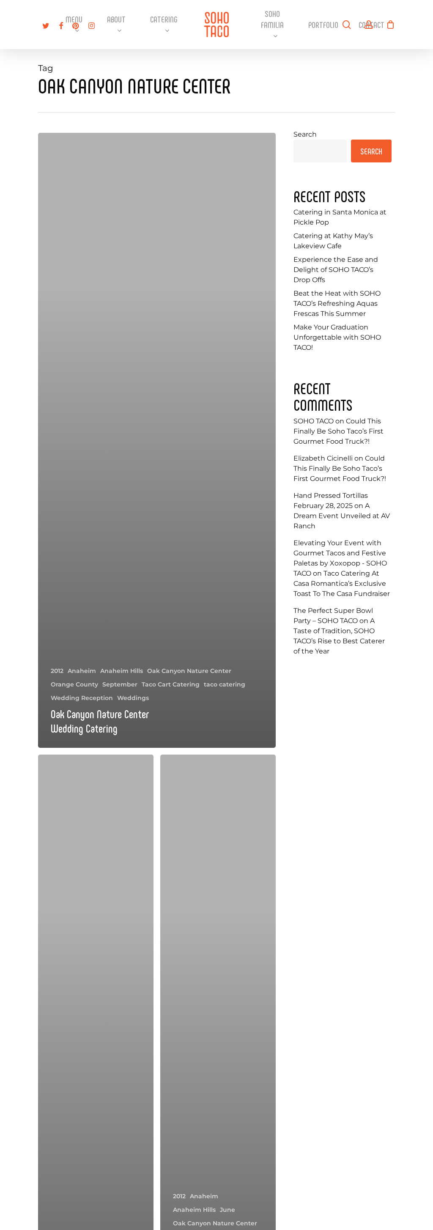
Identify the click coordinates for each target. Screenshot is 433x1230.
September (119, 684)
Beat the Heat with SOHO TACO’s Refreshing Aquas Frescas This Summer (337, 303)
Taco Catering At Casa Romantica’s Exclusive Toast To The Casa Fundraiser (341, 583)
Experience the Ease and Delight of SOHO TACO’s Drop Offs (335, 269)
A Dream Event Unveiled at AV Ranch (341, 516)
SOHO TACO (313, 421)
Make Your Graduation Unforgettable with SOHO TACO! (337, 337)
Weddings (133, 698)
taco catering (224, 684)
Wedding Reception (82, 698)
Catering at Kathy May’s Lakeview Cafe (333, 241)
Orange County (74, 684)
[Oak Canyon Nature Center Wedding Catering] (157, 440)
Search (305, 134)
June (227, 1210)
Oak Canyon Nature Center (189, 671)
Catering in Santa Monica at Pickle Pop (339, 217)
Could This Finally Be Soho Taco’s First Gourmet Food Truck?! (338, 431)
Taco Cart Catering (171, 684)
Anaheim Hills (121, 671)
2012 (57, 671)
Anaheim (82, 671)
